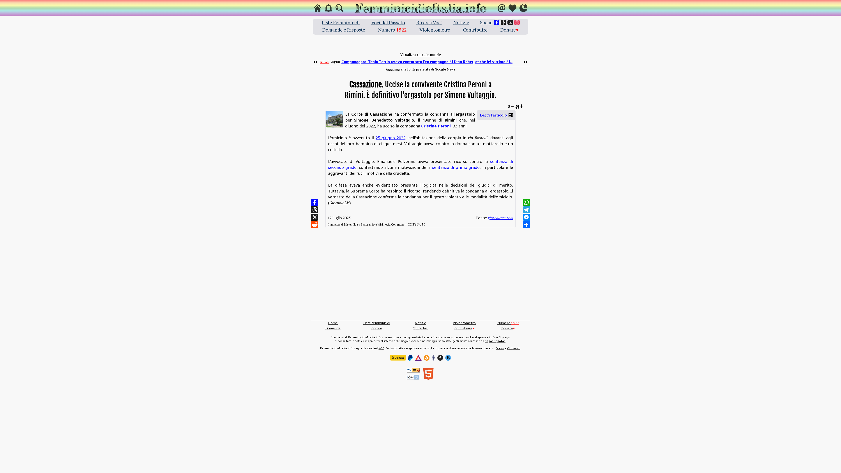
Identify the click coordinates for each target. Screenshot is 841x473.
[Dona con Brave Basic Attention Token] (418, 358)
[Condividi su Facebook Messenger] (526, 217)
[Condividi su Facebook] (314, 202)
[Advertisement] (420, 278)
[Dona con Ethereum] (433, 358)
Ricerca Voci (429, 22)
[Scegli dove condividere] (526, 224)
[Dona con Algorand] (440, 358)
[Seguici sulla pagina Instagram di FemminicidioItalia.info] (517, 22)
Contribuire (475, 29)
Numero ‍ (392, 29)
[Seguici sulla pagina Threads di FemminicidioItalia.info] (503, 22)
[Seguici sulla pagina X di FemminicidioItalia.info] (510, 22)
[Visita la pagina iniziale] (318, 8)
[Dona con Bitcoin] (426, 358)
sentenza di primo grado (456, 167)
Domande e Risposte (343, 29)
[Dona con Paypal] (410, 358)
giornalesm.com (500, 217)
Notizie (461, 22)
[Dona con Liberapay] (398, 358)
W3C (381, 348)
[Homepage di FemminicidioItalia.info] (420, 8)
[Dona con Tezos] (448, 358)
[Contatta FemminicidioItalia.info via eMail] (501, 8)
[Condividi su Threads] (314, 209)
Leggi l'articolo (493, 115)
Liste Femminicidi (341, 22)
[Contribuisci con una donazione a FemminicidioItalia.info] (512, 8)
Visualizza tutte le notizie (420, 54)
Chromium (513, 348)
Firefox (500, 348)
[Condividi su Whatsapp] (526, 202)
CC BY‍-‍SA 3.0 (416, 224)
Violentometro (434, 29)
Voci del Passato (388, 22)
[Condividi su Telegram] (526, 209)
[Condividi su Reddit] (314, 224)
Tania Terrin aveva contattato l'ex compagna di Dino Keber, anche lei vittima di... (426, 61)
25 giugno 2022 (390, 137)
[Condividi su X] (314, 217)
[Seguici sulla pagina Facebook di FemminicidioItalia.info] (496, 22)
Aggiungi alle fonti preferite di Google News (420, 69)
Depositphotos (495, 341)
